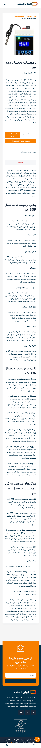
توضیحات (20, 162)
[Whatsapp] (27, 712)
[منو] (5, 4)
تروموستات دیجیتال (26, 152)
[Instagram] (33, 712)
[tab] (20, 162)
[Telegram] (21, 712)
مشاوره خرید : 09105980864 (20, 141)
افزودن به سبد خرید (12, 135)
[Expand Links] (37, 739)
